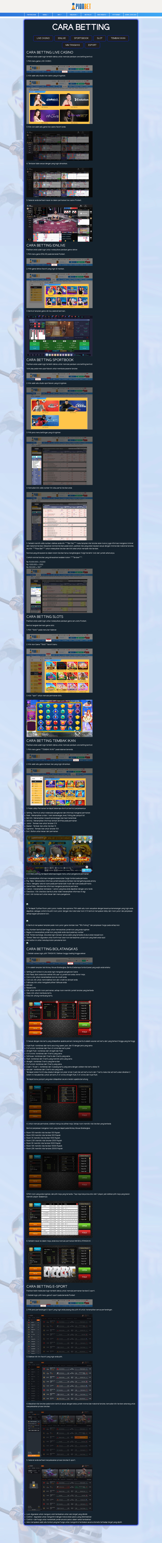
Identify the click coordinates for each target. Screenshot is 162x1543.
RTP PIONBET (116, 15)
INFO (59, 15)
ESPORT (92, 45)
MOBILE (45, 15)
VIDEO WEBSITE (101, 15)
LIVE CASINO (43, 38)
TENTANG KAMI (31, 15)
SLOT (99, 38)
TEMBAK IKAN (118, 38)
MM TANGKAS (73, 45)
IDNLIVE (62, 38)
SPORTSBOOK (81, 38)
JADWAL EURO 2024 (130, 15)
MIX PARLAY (88, 15)
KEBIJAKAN (73, 15)
